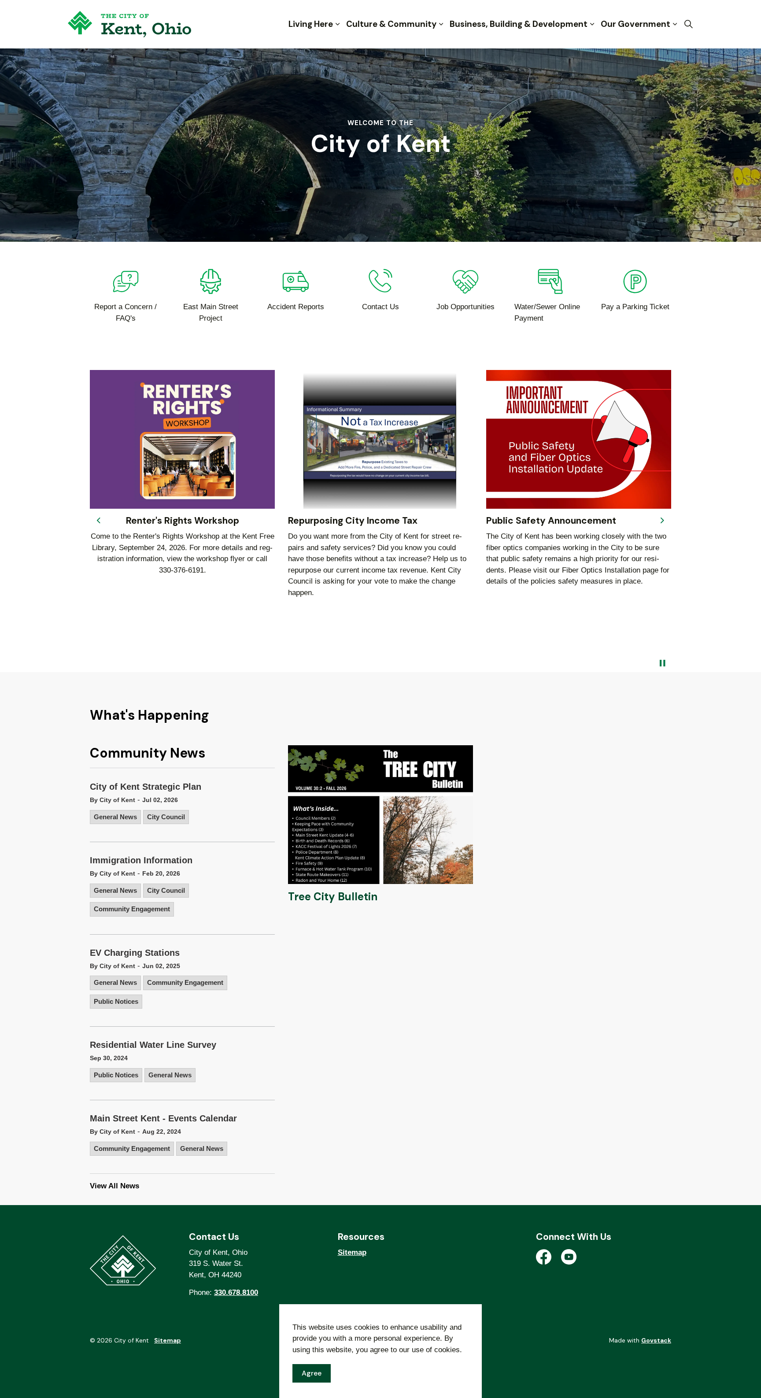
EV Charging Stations (135, 953)
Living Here (310, 24)
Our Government (635, 24)
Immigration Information (141, 860)
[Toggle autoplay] (662, 663)
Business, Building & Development (518, 24)
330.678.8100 (236, 1292)
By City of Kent (112, 799)
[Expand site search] (688, 24)
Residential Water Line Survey (153, 1045)
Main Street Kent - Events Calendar (163, 1118)
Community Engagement (132, 909)
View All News (114, 1186)
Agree (311, 1373)
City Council (166, 817)
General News (115, 817)
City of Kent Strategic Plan (145, 786)
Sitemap (352, 1252)
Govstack (656, 1340)
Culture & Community (391, 24)
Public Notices (116, 1001)
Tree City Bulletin (332, 896)
